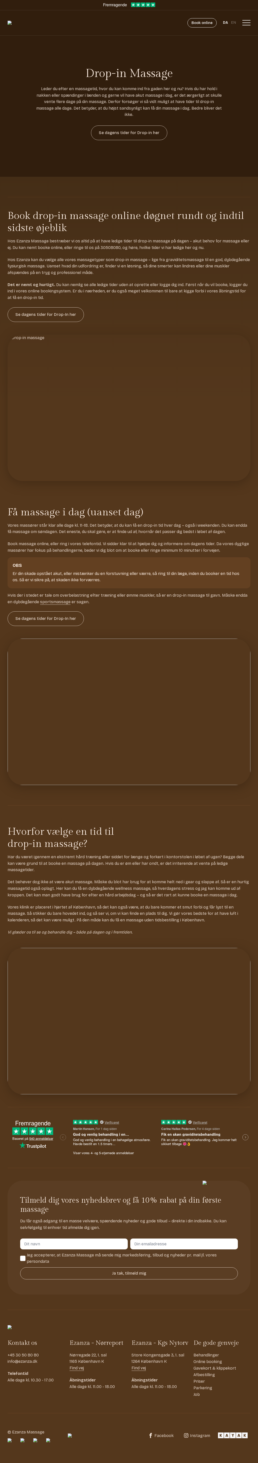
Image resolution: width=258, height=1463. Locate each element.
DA (225, 22)
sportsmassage (55, 601)
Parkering (203, 1387)
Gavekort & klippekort (215, 1368)
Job (197, 1394)
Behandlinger (206, 1355)
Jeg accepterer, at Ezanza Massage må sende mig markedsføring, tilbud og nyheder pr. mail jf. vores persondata (122, 1258)
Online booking (208, 1361)
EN (233, 22)
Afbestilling (204, 1374)
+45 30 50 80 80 (23, 1355)
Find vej (77, 1368)
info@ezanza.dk (22, 1361)
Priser (199, 1381)
